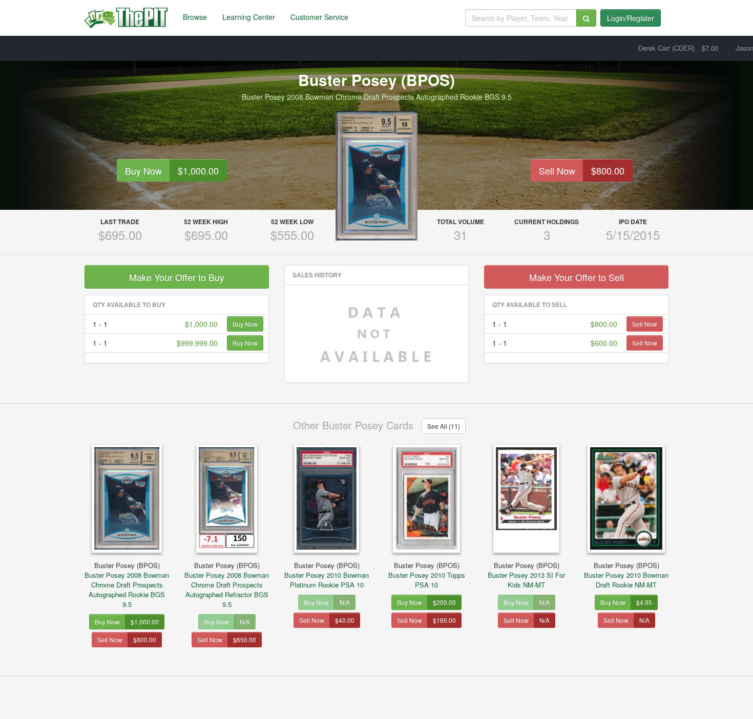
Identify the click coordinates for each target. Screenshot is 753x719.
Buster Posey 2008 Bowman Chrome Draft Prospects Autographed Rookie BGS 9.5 (127, 584)
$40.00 (344, 620)
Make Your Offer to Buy (176, 277)
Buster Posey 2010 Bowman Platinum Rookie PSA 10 (326, 575)
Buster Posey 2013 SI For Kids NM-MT (526, 575)
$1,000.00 (198, 170)
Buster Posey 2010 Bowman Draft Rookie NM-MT (626, 575)
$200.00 (444, 602)
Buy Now (143, 170)
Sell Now (557, 170)
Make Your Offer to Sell (576, 277)
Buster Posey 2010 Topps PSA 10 (426, 575)
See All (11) (443, 426)
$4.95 (644, 602)
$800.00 (607, 170)
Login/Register (630, 18)
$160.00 (444, 620)
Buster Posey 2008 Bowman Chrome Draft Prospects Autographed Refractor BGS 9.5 (226, 584)
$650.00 (244, 639)
